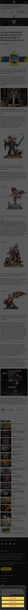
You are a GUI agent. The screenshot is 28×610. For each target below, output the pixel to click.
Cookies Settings (13, 605)
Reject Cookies (12, 602)
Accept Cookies (12, 598)
